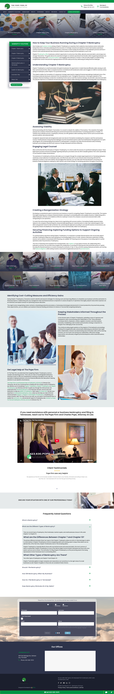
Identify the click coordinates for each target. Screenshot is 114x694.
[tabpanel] (57, 478)
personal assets (85, 248)
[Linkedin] (66, 683)
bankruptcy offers (43, 54)
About (4, 12)
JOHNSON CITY (24, 652)
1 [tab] (55, 488)
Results (33, 12)
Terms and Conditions (72, 687)
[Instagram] (69, 683)
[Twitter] (61, 683)
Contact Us (62, 12)
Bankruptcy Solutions (14, 12)
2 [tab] (57, 488)
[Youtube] (63, 683)
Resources (54, 12)
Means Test (15, 79)
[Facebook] (59, 683)
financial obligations (40, 248)
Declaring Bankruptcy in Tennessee (18, 64)
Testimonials (40, 12)
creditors (71, 243)
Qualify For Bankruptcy (18, 70)
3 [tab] (58, 488)
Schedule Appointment (73, 12)
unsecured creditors (53, 57)
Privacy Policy (62, 687)
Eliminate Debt (25, 12)
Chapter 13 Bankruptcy (18, 58)
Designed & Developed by (24, 687)
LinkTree (81, 687)
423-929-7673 (52, 692)
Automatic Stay (16, 74)
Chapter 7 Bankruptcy (17, 48)
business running (47, 46)
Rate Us (47, 12)
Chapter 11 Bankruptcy (18, 53)
